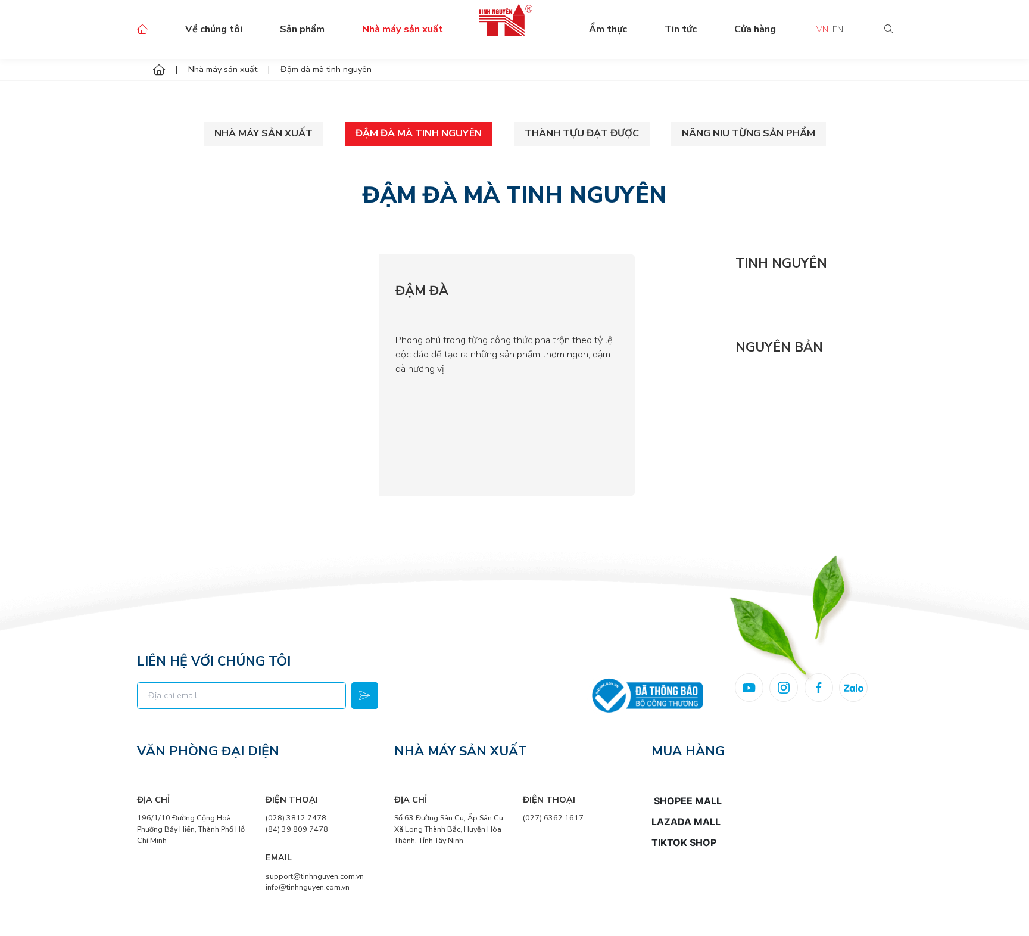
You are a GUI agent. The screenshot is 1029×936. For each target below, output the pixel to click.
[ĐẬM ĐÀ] (258, 375)
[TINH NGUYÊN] (688, 290)
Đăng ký (364, 695)
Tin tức (681, 29)
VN (822, 29)
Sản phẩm (302, 29)
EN (837, 29)
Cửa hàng (755, 29)
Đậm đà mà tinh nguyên (419, 133)
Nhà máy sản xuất (402, 29)
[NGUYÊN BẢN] (688, 374)
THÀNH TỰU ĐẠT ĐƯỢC (582, 133)
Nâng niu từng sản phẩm (748, 133)
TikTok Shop (683, 842)
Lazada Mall (686, 822)
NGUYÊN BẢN (779, 347)
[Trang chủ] (159, 70)
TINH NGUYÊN (781, 263)
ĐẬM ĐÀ (421, 291)
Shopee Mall (688, 801)
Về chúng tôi (213, 29)
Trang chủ (142, 29)
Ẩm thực (608, 29)
